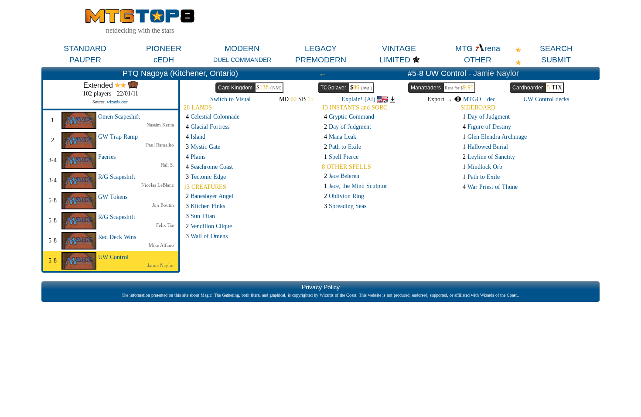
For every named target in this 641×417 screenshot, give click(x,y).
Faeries (107, 157)
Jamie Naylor (496, 73)
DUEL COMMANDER (242, 59)
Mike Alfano (161, 245)
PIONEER (163, 48)
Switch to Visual (230, 99)
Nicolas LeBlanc (157, 185)
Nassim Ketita (160, 124)
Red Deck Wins (117, 237)
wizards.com (118, 101)
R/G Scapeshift (116, 177)
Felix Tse (165, 225)
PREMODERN (320, 59)
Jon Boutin (163, 205)
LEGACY (321, 48)
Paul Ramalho (160, 144)
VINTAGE (399, 48)
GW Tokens (112, 197)
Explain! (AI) (359, 99)
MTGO (471, 99)
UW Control (113, 257)
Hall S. (167, 164)
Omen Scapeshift (119, 116)
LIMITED (394, 59)
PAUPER (85, 59)
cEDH (163, 59)
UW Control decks (546, 99)
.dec (490, 99)
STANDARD (85, 48)
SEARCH (556, 48)
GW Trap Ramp (118, 136)
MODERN (242, 48)
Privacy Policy (321, 287)
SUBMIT (556, 59)
